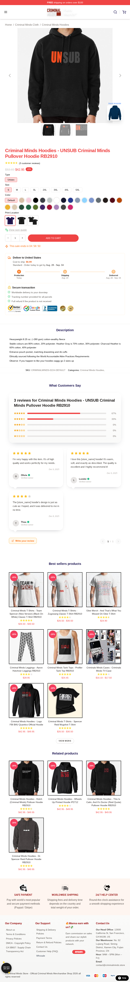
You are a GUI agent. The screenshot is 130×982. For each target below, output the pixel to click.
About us (10, 929)
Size (7, 184)
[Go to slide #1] (48, 130)
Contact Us (41, 947)
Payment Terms (44, 938)
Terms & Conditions (16, 934)
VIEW (26, 604)
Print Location (12, 212)
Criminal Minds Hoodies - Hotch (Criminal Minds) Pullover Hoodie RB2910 (26, 802)
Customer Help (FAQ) (47, 951)
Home (8, 24)
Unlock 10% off (6, 968)
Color (7, 195)
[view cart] (124, 12)
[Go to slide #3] (81, 130)
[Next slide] (120, 75)
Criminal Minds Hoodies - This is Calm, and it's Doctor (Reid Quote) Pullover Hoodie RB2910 (103, 802)
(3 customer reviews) (29, 163)
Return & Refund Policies (48, 942)
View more (65, 741)
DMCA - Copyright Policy (18, 943)
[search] (115, 12)
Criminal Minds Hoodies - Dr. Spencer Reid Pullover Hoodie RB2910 (26, 859)
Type (7, 174)
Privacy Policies (14, 938)
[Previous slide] (10, 75)
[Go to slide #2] (65, 130)
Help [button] (124, 978)
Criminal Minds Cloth (27, 24)
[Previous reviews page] (103, 541)
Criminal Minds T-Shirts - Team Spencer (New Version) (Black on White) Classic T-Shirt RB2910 (26, 613)
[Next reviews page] (118, 541)
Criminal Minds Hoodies (55, 24)
